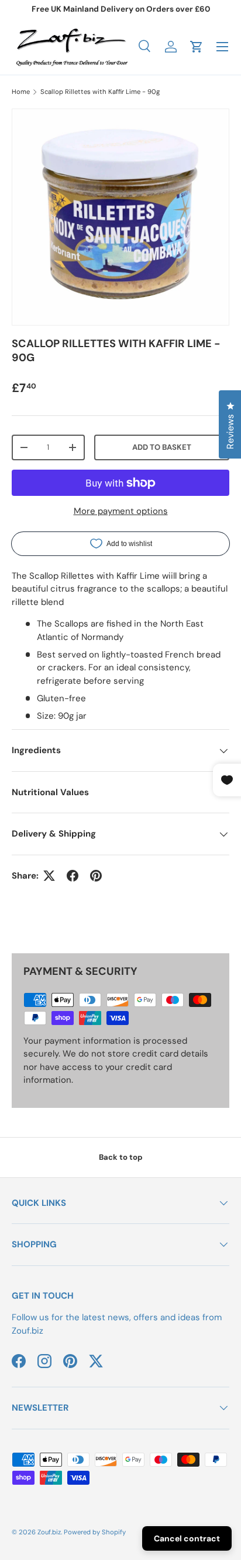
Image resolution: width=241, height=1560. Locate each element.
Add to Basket (161, 447)
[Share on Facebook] (72, 875)
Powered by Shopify (95, 1532)
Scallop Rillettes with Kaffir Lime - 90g (100, 92)
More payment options (121, 511)
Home (21, 92)
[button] (196, 47)
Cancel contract (187, 1538)
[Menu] (222, 47)
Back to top (121, 1157)
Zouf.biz (49, 1532)
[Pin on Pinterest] (96, 875)
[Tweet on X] (49, 875)
